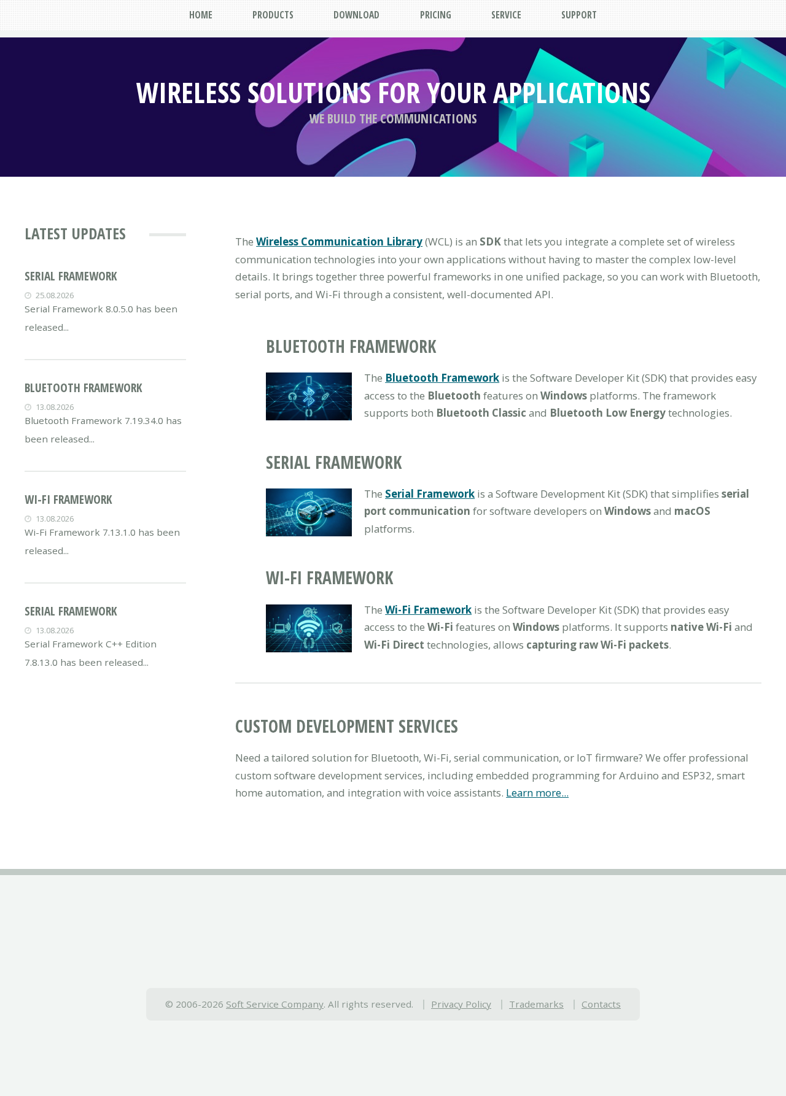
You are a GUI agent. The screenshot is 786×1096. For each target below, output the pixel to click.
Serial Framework (71, 276)
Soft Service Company (275, 1004)
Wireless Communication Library (339, 241)
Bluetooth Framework (83, 388)
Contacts (601, 1004)
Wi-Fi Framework (68, 499)
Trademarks (536, 1004)
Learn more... (537, 792)
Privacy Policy (461, 1004)
